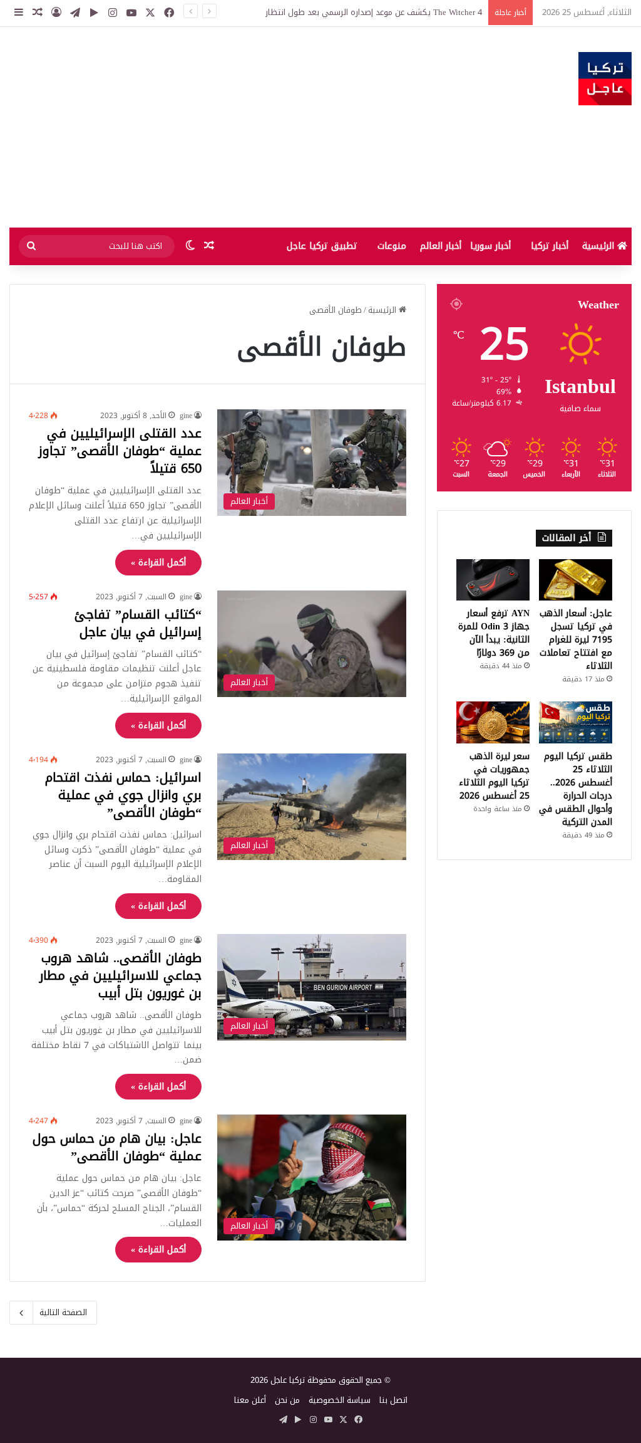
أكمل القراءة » (158, 562)
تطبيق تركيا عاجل (322, 246)
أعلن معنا (250, 1400)
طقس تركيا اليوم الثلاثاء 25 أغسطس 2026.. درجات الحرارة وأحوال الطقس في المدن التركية (575, 789)
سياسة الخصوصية (340, 1400)
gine (186, 415)
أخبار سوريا (490, 246)
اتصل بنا (393, 1400)
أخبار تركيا (549, 246)
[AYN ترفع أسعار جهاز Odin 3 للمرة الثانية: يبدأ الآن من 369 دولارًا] (493, 580)
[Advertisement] (213, 127)
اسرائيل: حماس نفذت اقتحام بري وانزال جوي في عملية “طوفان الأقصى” (123, 794)
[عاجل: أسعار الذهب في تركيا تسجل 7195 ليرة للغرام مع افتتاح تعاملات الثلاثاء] (575, 580)
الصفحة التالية (63, 1312)
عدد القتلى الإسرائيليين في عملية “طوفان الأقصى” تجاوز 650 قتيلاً (120, 450)
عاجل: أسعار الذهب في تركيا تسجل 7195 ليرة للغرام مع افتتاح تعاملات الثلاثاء (576, 639)
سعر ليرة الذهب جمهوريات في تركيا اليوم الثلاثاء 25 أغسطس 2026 (494, 776)
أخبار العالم (440, 246)
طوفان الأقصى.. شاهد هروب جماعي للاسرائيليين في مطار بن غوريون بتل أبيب (120, 975)
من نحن (287, 1400)
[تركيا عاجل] (605, 78)
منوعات (391, 246)
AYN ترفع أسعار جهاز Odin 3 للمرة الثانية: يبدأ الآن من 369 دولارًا (494, 633)
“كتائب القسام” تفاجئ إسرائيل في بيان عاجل (138, 623)
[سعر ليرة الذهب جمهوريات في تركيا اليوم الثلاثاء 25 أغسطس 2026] (493, 722)
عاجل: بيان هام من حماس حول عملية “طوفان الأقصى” (117, 1147)
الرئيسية (599, 246)
